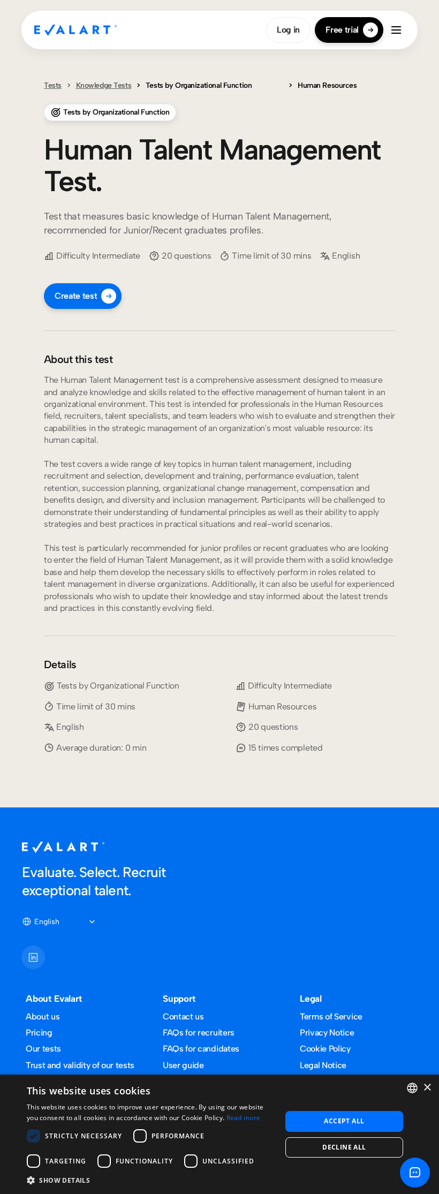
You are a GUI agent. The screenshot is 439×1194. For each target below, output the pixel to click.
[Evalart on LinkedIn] (33, 957)
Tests (53, 85)
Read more (243, 1117)
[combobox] (412, 1088)
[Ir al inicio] (75, 30)
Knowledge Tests (104, 85)
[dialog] (219, 1134)
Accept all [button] (344, 1120)
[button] (150, 1180)
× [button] (427, 1088)
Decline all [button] (344, 1147)
